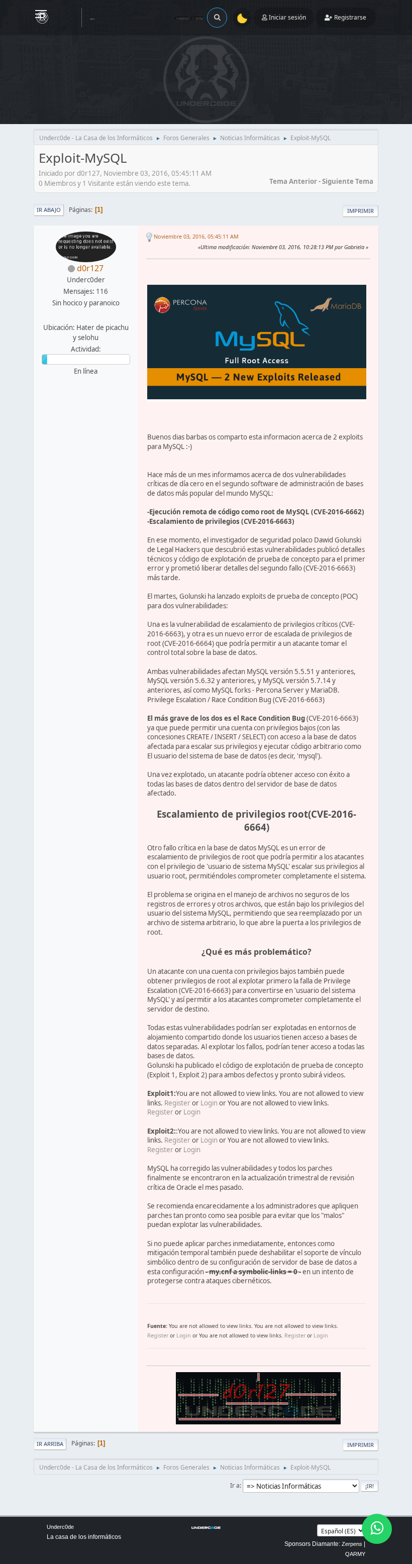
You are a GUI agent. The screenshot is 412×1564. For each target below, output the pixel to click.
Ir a (235, 1485)
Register (177, 1102)
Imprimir (360, 210)
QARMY (355, 1554)
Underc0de (60, 1527)
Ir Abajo (49, 209)
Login (209, 1102)
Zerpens (352, 1544)
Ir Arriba (50, 1443)
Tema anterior (293, 181)
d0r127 (90, 268)
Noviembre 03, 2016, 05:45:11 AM (196, 236)
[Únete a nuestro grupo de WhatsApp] (377, 1529)
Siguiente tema (347, 181)
